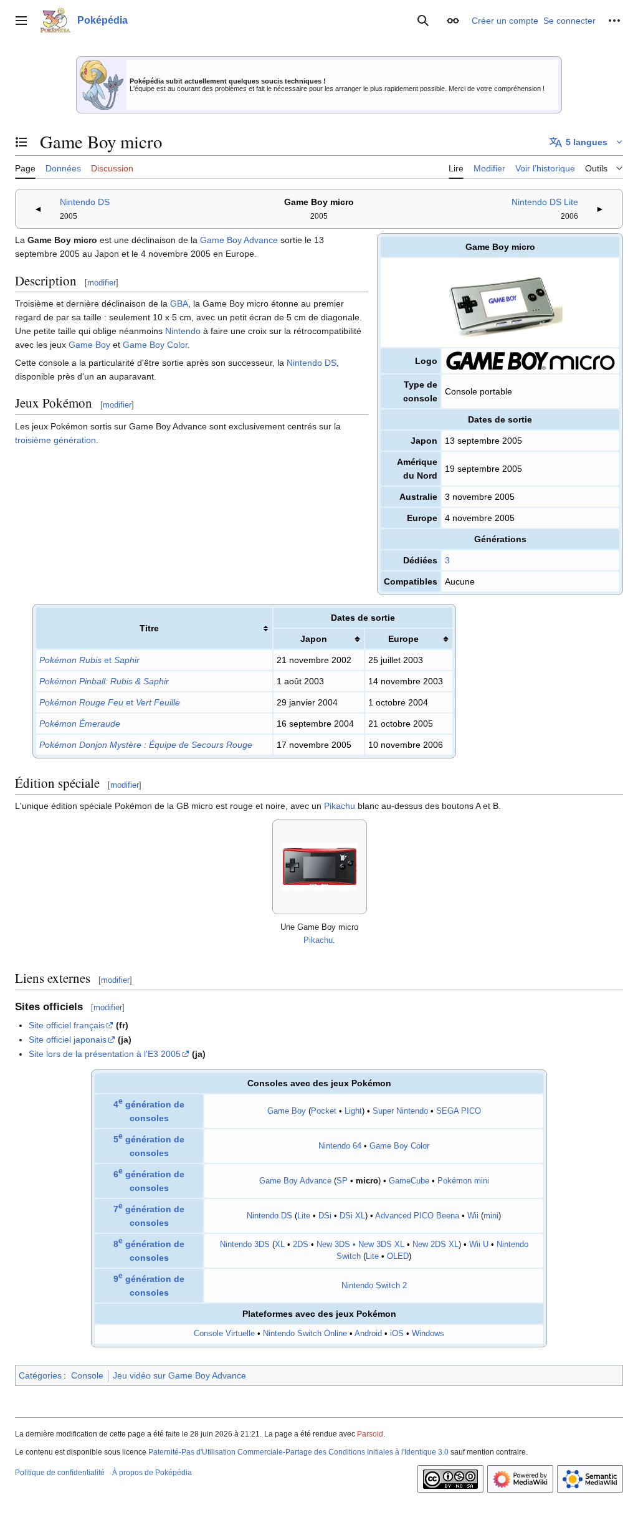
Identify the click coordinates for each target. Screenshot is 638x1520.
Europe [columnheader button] (403, 639)
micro (367, 1181)
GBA (179, 303)
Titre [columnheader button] (149, 628)
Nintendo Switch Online (305, 1333)
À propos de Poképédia (152, 1472)
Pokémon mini (463, 1181)
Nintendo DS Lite (545, 202)
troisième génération (55, 440)
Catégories (40, 1375)
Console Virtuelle (224, 1333)
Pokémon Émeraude (79, 724)
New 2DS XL (435, 1244)
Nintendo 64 (339, 1146)
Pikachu (339, 806)
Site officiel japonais (68, 1039)
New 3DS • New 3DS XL (360, 1244)
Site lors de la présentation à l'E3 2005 (105, 1054)
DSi (324, 1216)
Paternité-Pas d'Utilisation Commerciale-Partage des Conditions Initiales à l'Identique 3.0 (298, 1452)
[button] (21, 20)
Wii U (478, 1244)
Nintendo (183, 331)
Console (87, 1375)
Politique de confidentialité (60, 1472)
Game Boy (89, 345)
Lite (303, 1216)
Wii (472, 1216)
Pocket (323, 1111)
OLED (398, 1256)
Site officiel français (67, 1025)
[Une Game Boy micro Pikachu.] (319, 866)
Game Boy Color (155, 345)
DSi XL (352, 1216)
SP (342, 1181)
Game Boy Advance (239, 240)
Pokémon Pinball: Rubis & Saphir (104, 681)
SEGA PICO (458, 1111)
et (89, 660)
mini (490, 1216)
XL (280, 1244)
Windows (428, 1333)
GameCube (409, 1181)
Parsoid (370, 1434)
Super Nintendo (400, 1111)
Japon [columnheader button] (313, 639)
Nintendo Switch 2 (374, 1285)
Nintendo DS (85, 202)
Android (368, 1333)
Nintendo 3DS (245, 1244)
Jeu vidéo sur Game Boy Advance (179, 1375)
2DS (300, 1244)
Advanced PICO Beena (417, 1216)
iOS (397, 1333)
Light (353, 1111)
